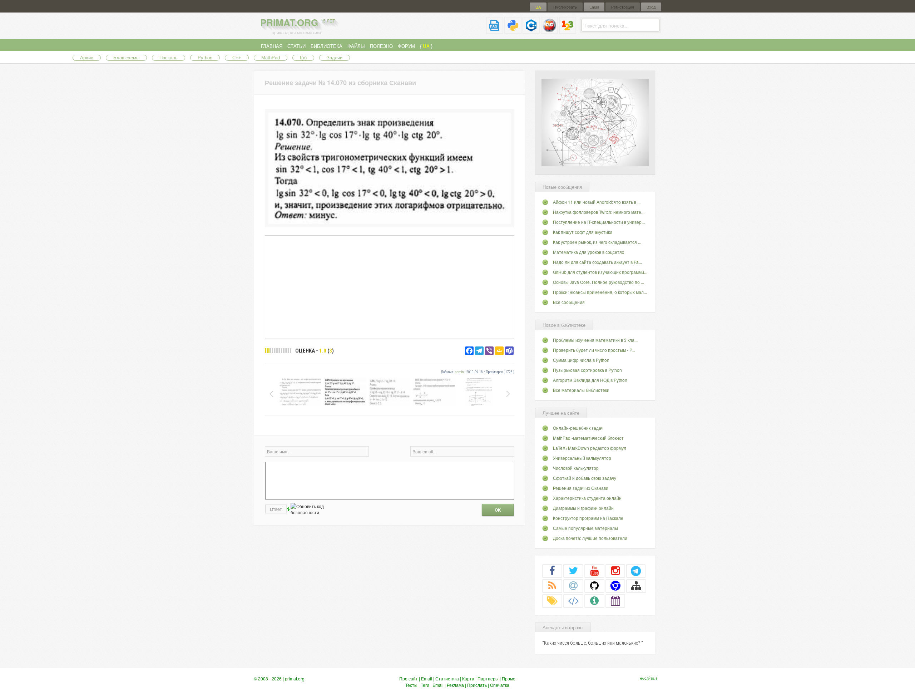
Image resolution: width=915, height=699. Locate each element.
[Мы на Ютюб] (594, 570)
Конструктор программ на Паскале (588, 518)
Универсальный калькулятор (582, 458)
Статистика (447, 678)
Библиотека (326, 46)
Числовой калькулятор (576, 468)
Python (205, 57)
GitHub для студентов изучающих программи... (600, 272)
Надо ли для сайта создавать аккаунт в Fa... (597, 262)
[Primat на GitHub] (594, 586)
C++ (236, 57)
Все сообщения (569, 302)
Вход (651, 7)
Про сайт (408, 678)
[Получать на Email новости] (573, 586)
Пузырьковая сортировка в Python (587, 370)
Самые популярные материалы (585, 528)
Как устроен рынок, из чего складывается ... (597, 242)
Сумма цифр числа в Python (581, 360)
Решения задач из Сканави (580, 488)
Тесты (411, 685)
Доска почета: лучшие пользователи (590, 538)
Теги (425, 685)
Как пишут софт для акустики (582, 232)
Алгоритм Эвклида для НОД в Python (590, 380)
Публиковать (565, 7)
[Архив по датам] (615, 601)
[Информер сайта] (594, 601)
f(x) (303, 57)
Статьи (296, 46)
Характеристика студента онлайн (587, 498)
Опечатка (499, 685)
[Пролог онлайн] (549, 31)
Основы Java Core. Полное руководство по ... (598, 282)
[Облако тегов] (552, 601)
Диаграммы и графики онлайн (583, 508)
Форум (406, 46)
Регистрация (622, 7)
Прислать (477, 685)
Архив (86, 57)
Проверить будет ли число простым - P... (594, 350)
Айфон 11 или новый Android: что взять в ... (596, 202)
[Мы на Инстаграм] (615, 570)
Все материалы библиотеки (581, 390)
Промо (508, 678)
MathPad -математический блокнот (588, 438)
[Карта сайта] (636, 586)
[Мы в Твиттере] (573, 570)
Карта (468, 678)
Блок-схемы (126, 57)
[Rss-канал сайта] (552, 586)
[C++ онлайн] (531, 31)
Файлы (356, 46)
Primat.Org (297, 22)
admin (459, 372)
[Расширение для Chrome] (615, 586)
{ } (426, 46)
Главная (271, 46)
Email (594, 7)
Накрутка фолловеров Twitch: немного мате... (598, 212)
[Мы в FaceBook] (552, 570)
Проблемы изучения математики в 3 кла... (595, 340)
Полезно (381, 46)
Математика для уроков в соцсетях (588, 252)
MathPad (270, 57)
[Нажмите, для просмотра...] (389, 221)
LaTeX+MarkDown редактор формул (589, 448)
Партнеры (488, 678)
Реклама (455, 685)
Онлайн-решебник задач (578, 428)
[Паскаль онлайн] (494, 31)
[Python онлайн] (512, 31)
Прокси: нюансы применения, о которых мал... (600, 292)
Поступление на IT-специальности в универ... (599, 222)
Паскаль (168, 57)
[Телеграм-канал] (636, 570)
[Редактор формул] (567, 31)
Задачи (334, 57)
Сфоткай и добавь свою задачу (584, 478)
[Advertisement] (389, 287)
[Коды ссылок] (573, 601)
